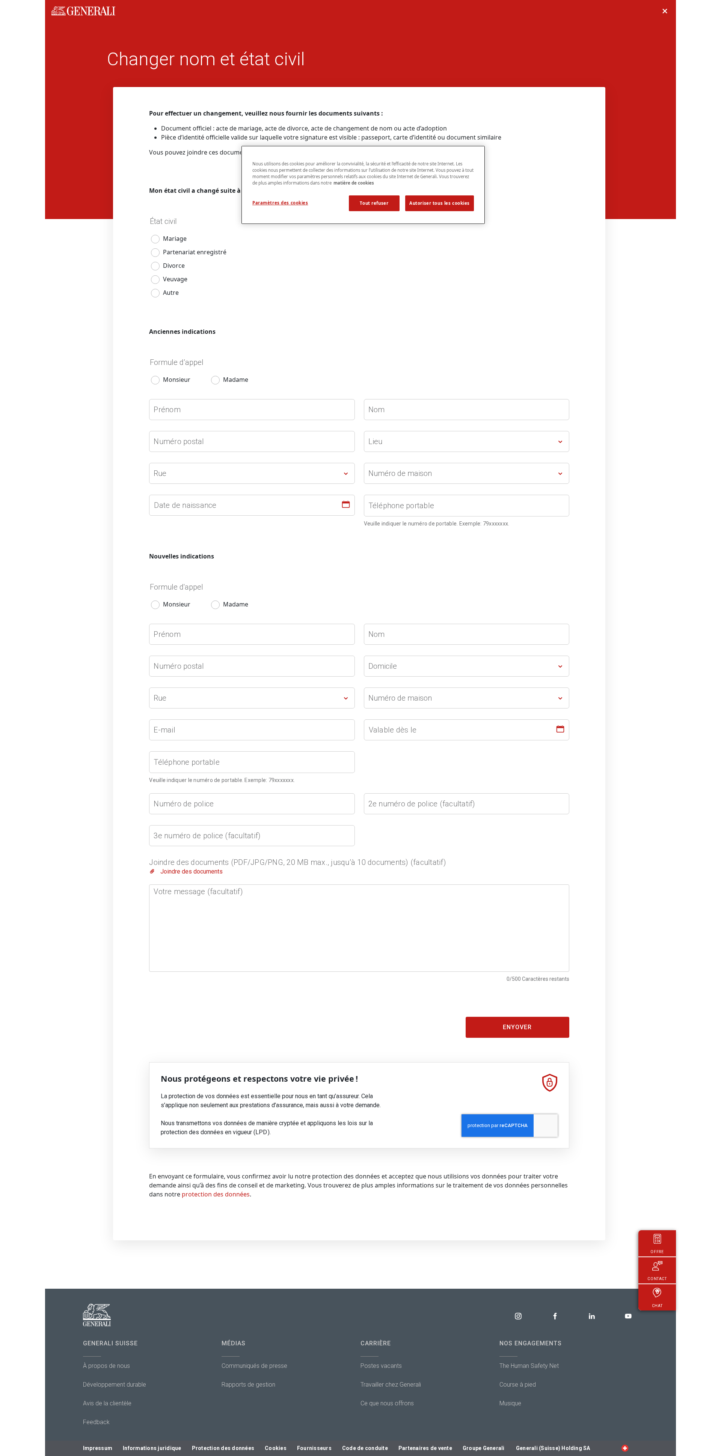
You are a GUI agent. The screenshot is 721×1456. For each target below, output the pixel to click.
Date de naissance (185, 505)
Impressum (97, 1448)
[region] (363, 185)
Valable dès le (393, 729)
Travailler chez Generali (390, 1384)
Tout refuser (374, 203)
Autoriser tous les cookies (439, 203)
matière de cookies (353, 183)
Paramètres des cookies (280, 203)
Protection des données (223, 1448)
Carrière (375, 1343)
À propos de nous (106, 1365)
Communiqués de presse (254, 1365)
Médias (234, 1343)
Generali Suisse (110, 1343)
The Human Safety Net (529, 1365)
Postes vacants (381, 1365)
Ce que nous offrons (387, 1403)
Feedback (96, 1422)
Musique (510, 1403)
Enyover (517, 1027)
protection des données (216, 1194)
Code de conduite (365, 1448)
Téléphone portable (401, 505)
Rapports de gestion (248, 1384)
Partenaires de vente (425, 1448)
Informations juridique (152, 1448)
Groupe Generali (484, 1448)
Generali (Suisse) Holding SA (553, 1448)
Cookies (276, 1448)
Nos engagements (530, 1343)
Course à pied (517, 1384)
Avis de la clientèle (107, 1403)
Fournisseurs (314, 1448)
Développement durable (114, 1384)
